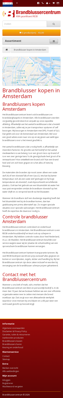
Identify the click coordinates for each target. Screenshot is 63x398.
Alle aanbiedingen (10, 371)
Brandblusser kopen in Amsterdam (30, 49)
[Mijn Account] (48, 3)
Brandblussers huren (12, 344)
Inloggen (6, 380)
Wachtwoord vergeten (12, 386)
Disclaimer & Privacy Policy (14, 331)
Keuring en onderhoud (12, 347)
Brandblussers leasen (12, 341)
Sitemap (6, 359)
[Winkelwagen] (53, 3)
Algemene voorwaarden (13, 328)
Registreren (7, 383)
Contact (6, 356)
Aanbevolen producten (13, 337)
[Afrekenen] (58, 3)
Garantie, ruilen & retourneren (16, 334)
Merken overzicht (10, 368)
